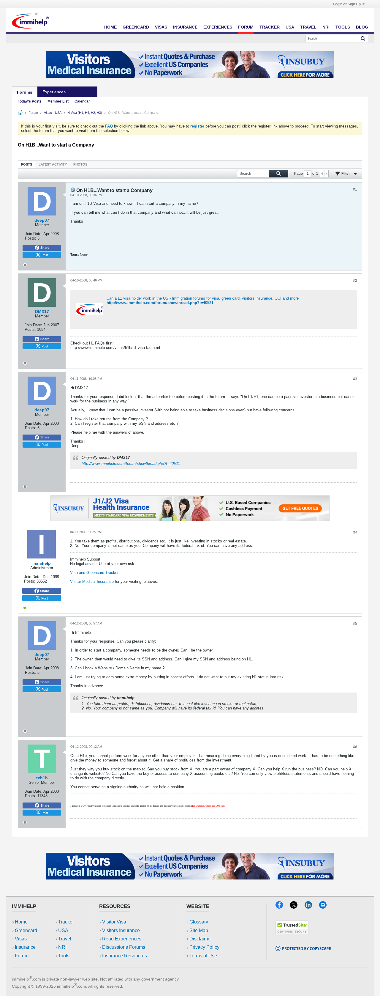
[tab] (26, 164)
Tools (342, 27)
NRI (326, 27)
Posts (26, 164)
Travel (308, 27)
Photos (80, 164)
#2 (355, 280)
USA (290, 27)
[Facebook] (283, 907)
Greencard (136, 27)
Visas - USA (52, 112)
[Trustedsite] (292, 932)
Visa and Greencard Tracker (94, 572)
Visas (161, 27)
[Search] (363, 38)
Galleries (84, 91)
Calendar (82, 101)
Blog (362, 27)
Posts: (30, 238)
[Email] (325, 907)
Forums (24, 92)
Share (44, 247)
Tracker (269, 27)
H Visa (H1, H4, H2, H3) (84, 112)
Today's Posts (30, 101)
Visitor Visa (114, 921)
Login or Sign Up (347, 4)
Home (110, 27)
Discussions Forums (123, 947)
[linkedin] (312, 907)
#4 (355, 532)
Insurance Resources (124, 955)
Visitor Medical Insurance (92, 581)
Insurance (185, 27)
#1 (355, 189)
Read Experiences (121, 938)
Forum (246, 27)
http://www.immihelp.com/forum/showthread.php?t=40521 (160, 302)
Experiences (217, 27)
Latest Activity (53, 164)
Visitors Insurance (121, 930)
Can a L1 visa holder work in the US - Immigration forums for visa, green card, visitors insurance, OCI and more (203, 298)
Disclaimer (200, 938)
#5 (355, 623)
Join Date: (33, 234)
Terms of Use (203, 955)
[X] (297, 907)
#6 (355, 747)
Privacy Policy (204, 947)
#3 (355, 379)
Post (45, 254)
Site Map (198, 930)
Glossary (198, 921)
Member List (58, 101)
